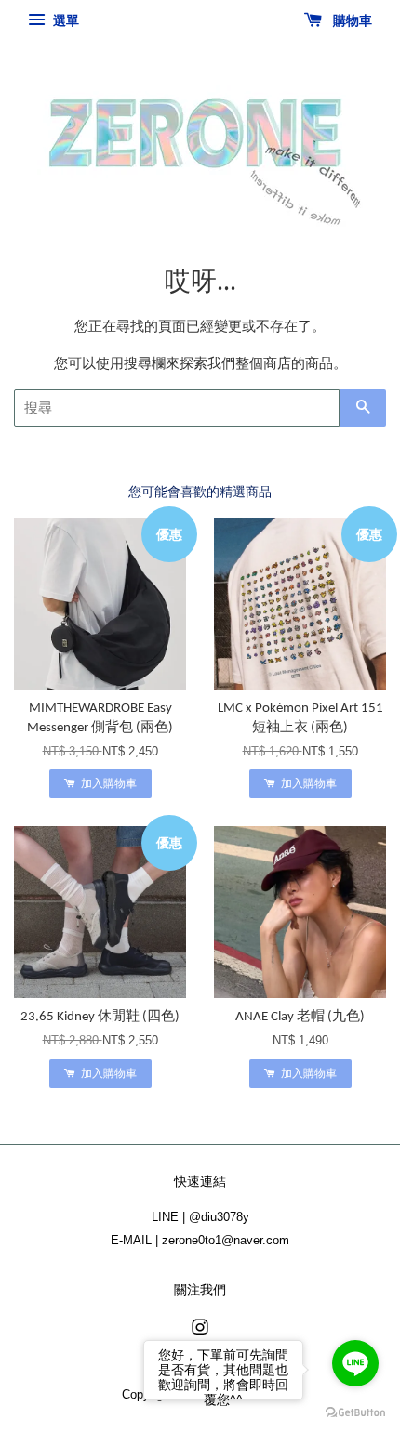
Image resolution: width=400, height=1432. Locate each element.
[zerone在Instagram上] (200, 1331)
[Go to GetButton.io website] (355, 1413)
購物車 (350, 20)
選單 (64, 20)
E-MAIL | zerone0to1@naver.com (200, 1240)
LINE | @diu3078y (200, 1217)
